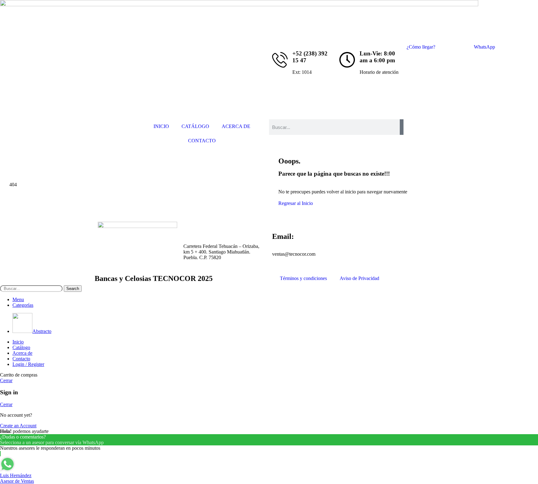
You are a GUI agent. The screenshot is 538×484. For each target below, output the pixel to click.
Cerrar (6, 380)
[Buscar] (402, 127)
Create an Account (18, 425)
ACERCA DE (236, 126)
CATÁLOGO (195, 126)
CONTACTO (202, 140)
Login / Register (28, 364)
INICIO (161, 126)
